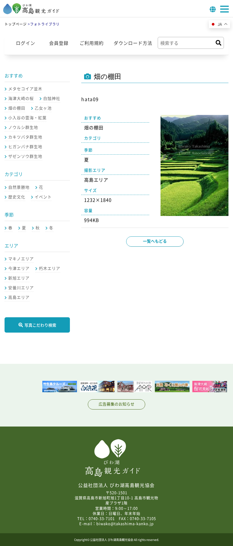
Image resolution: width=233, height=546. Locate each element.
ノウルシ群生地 (23, 127)
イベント (43, 197)
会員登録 (58, 42)
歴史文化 (16, 197)
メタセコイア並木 (25, 88)
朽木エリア (49, 268)
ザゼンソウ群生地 (25, 156)
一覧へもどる (155, 241)
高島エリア (19, 297)
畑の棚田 (16, 108)
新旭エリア (19, 278)
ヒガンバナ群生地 (25, 146)
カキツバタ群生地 (25, 137)
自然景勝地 (19, 187)
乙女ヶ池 (43, 108)
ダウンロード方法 (133, 42)
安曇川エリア (21, 287)
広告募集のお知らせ (116, 404)
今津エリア (19, 268)
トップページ (16, 24)
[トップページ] (31, 12)
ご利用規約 (92, 42)
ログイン (25, 42)
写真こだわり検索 (40, 325)
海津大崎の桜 (21, 98)
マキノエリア (21, 258)
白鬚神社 (51, 98)
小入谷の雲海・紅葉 (27, 117)
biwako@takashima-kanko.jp (125, 523)
